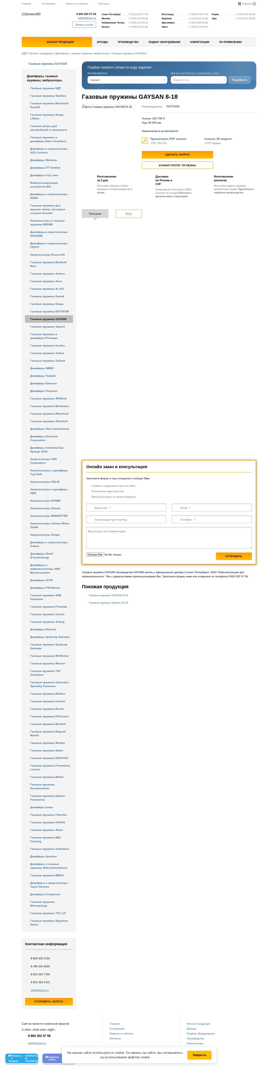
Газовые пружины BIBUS (47, 875)
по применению (230, 42)
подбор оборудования (164, 42)
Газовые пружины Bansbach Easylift (49, 105)
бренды (102, 42)
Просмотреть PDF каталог (168, 138)
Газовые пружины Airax (46, 281)
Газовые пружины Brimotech (49, 413)
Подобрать (239, 79)
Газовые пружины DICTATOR (49, 311)
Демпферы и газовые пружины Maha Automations (48, 865)
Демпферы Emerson (43, 383)
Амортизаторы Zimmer (45, 508)
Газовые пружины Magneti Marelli (48, 733)
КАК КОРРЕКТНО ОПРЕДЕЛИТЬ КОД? (198, 73)
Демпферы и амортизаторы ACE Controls (49, 150)
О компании (48, 3)
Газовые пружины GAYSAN (128, 53)
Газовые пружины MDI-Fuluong (45, 839)
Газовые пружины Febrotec (48, 814)
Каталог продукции (41, 53)
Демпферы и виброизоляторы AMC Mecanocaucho (45, 568)
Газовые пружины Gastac (47, 614)
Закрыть (199, 1055)
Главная (26, 3)
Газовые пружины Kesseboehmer (42, 786)
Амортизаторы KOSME (45, 500)
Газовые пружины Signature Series (49, 922)
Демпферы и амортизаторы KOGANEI (49, 233)
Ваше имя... (102, 507)
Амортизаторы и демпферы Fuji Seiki (49, 472)
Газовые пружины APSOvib (48, 398)
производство (128, 42)
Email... (184, 507)
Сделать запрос (177, 154)
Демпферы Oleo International (49, 428)
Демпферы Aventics (43, 856)
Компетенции (195, 1043)
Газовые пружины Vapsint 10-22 (108, 602)
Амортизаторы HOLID (44, 481)
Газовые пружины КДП (45, 88)
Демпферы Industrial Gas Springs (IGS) (47, 449)
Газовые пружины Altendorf (49, 421)
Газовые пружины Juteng (47, 621)
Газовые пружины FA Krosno (49, 716)
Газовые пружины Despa (47, 303)
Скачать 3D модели (217, 138)
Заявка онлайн (84, 24)
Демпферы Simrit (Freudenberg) (41, 555)
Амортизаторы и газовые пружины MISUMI (47, 222)
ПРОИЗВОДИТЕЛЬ (98, 73)
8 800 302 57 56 (86, 14)
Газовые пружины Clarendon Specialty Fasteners (49, 684)
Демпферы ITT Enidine (45, 167)
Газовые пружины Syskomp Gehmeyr (48, 646)
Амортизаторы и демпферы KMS (49, 491)
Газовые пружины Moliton (47, 693)
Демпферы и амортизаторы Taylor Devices (49, 884)
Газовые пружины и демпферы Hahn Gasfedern (48, 139)
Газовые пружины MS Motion (49, 655)
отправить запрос (48, 1001)
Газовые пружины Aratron (47, 273)
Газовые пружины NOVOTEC (49, 758)
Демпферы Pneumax (43, 390)
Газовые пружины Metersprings (42, 903)
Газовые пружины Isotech (47, 701)
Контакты (104, 3)
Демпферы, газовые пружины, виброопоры (82, 53)
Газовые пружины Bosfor (47, 708)
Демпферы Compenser (45, 894)
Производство (195, 1038)
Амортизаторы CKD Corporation (43, 461)
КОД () (195, 73)
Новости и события (77, 3)
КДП (24, 53)
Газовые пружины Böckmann (49, 406)
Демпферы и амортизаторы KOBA (49, 196)
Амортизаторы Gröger (45, 534)
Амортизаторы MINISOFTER (49, 515)
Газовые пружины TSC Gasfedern (45, 672)
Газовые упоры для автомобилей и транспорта (48, 128)
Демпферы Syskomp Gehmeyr (50, 636)
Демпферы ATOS (41, 580)
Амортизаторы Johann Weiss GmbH (49, 525)
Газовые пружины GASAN (47, 822)
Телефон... (187, 519)
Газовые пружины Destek (47, 296)
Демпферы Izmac (41, 807)
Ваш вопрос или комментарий (107, 531)
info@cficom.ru (87, 17)
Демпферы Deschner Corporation (44, 438)
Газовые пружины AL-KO (47, 288)
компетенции (199, 42)
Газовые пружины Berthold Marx (48, 264)
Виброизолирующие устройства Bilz (44, 184)
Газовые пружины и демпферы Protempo (44, 336)
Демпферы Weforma (43, 160)
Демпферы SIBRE (42, 368)
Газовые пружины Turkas (47, 353)
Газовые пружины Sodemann (49, 848)
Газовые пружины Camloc (47, 345)
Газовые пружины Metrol (47, 776)
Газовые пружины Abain (46, 829)
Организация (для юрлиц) (111, 519)
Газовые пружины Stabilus (48, 95)
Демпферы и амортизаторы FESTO (49, 245)
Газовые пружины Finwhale (48, 606)
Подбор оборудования (201, 1033)
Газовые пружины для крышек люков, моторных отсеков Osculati (47, 209)
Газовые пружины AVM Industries (45, 597)
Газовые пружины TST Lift (48, 913)
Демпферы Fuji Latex (44, 175)
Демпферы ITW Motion (45, 587)
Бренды (191, 1028)
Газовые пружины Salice (46, 750)
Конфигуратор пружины (177, 165)
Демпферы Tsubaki (43, 375)
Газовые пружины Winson (47, 663)
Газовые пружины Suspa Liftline (47, 116)
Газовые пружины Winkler (47, 742)
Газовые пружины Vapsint (47, 326)
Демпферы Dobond (43, 629)
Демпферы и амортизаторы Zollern (49, 544)
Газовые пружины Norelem (48, 723)
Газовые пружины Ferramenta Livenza (50, 767)
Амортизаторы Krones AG (47, 254)
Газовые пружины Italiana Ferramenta (47, 797)
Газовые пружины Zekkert (47, 360)
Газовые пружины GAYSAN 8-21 (108, 595)
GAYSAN (172, 106)
